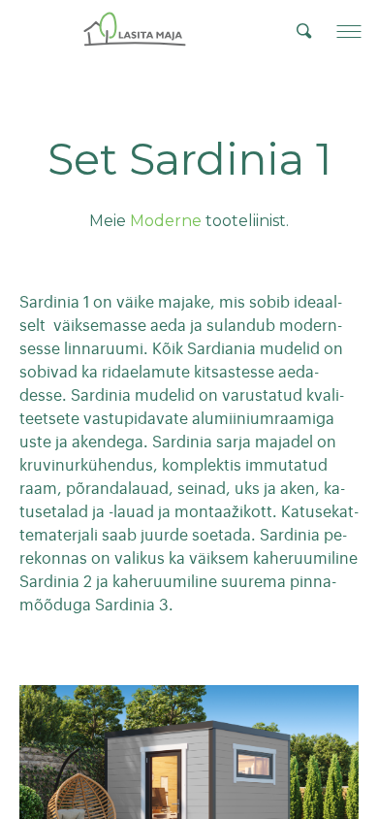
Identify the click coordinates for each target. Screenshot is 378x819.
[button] (349, 31)
